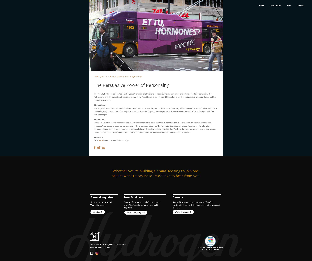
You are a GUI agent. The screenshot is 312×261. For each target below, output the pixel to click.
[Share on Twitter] (99, 149)
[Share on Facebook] (94, 149)
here (101, 140)
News (126, 77)
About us (113, 77)
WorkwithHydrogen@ (136, 213)
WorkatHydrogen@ (183, 212)
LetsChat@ (97, 212)
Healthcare (120, 77)
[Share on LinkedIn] (103, 148)
